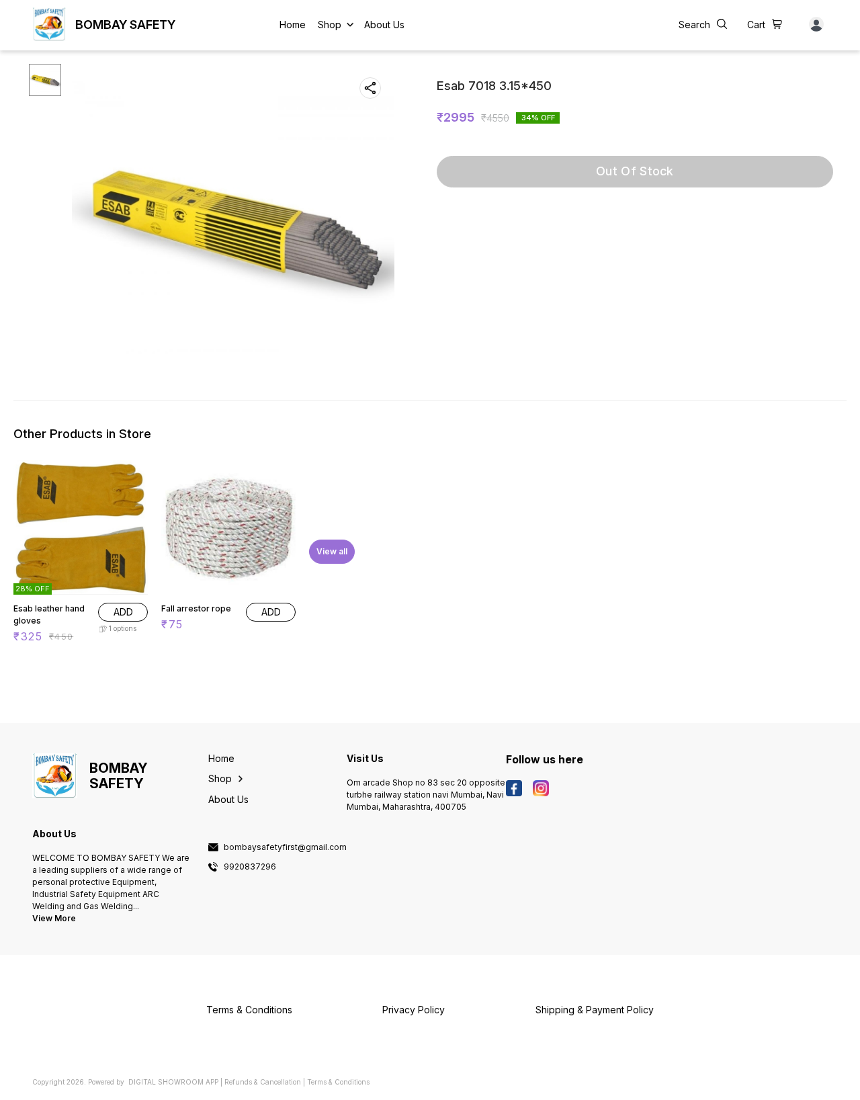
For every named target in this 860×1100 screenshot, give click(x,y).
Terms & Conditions (338, 1082)
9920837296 (250, 867)
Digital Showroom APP (173, 1082)
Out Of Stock (635, 171)
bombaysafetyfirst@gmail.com (285, 847)
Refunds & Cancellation (262, 1082)
